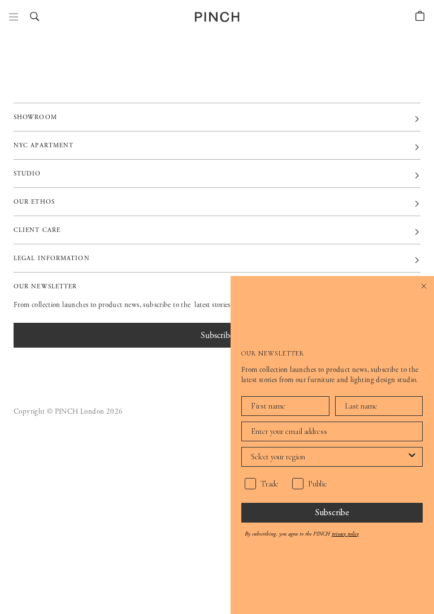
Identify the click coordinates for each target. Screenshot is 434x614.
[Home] (217, 17)
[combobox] (328, 457)
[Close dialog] (423, 286)
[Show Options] (412, 457)
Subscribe (332, 512)
